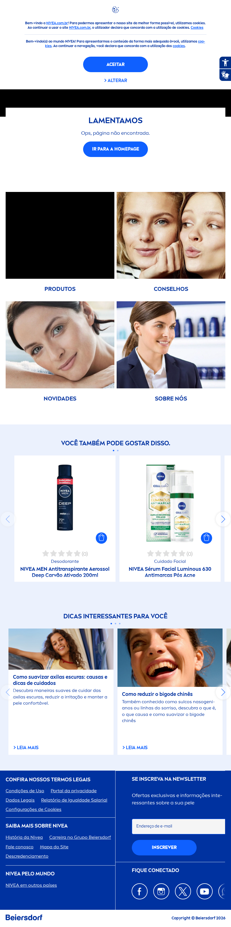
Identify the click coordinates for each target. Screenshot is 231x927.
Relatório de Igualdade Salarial (74, 800)
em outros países (31, 885)
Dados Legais (20, 800)
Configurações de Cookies (33, 809)
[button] (101, 538)
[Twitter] (183, 891)
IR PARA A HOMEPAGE (115, 149)
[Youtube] (205, 891)
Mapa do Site (54, 846)
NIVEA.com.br (57, 23)
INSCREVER (164, 847)
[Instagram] (161, 891)
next (223, 519)
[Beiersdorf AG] (24, 918)
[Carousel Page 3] (120, 623)
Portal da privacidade (74, 790)
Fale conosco (20, 846)
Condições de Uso (25, 790)
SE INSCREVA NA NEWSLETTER (169, 779)
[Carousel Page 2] (117, 450)
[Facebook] (140, 891)
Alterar (117, 80)
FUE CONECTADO (155, 870)
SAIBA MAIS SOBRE (37, 826)
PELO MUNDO (30, 874)
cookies (179, 46)
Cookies (197, 28)
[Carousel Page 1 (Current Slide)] (113, 450)
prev (8, 519)
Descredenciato (27, 856)
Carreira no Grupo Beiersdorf (80, 837)
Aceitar (115, 64)
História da (24, 837)
